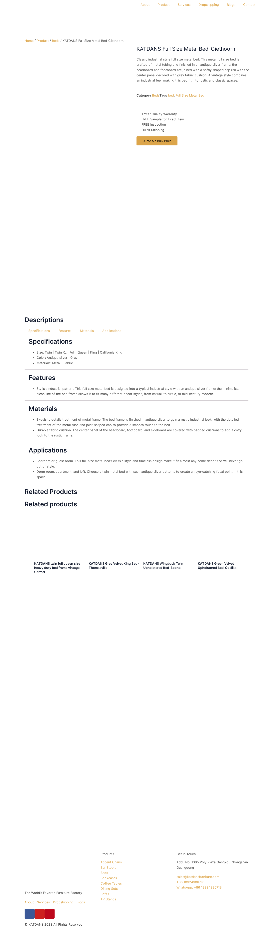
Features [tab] (65, 331)
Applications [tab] (111, 331)
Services (184, 5)
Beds (55, 41)
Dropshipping (208, 5)
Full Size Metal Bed (190, 95)
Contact (249, 5)
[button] (137, 104)
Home (29, 41)
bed (171, 95)
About (145, 5)
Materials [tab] (87, 331)
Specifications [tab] (39, 331)
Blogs (231, 5)
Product (164, 5)
